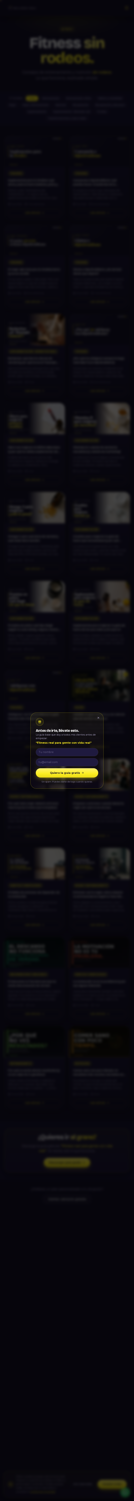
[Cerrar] (98, 717)
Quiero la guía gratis (65, 772)
